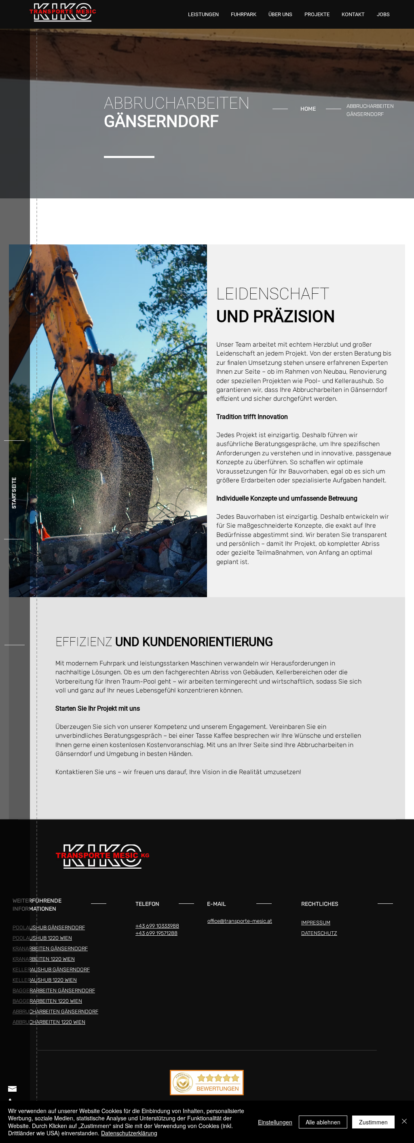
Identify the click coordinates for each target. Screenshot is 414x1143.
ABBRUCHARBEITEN (370, 106)
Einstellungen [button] (275, 1122)
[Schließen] (404, 1122)
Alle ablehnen (323, 1122)
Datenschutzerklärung (129, 1133)
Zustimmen (373, 1122)
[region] (280, 110)
